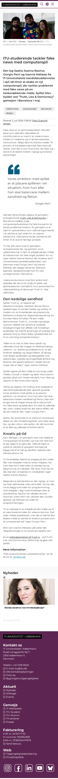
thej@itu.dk (19, 557)
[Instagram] (7, 768)
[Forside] (20, 4)
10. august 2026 (11, 620)
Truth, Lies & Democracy (33, 218)
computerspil (30, 109)
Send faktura (13, 743)
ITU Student (13, 711)
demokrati (46, 109)
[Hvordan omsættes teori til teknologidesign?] (29, 592)
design (9, 113)
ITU (4, 41)
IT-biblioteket (14, 708)
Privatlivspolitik (15, 757)
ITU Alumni (12, 715)
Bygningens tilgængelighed (22, 678)
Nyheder (11, 690)
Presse (22, 41)
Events (10, 696)
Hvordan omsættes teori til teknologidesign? (24, 607)
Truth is (25, 537)
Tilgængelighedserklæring (21, 753)
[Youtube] (39, 768)
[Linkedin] (29, 768)
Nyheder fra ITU (35, 41)
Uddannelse (12, 109)
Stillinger (11, 693)
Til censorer (12, 718)
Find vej (10, 675)
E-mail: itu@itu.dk (16, 668)
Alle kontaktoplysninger (20, 671)
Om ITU (12, 41)
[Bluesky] (50, 768)
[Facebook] (18, 768)
